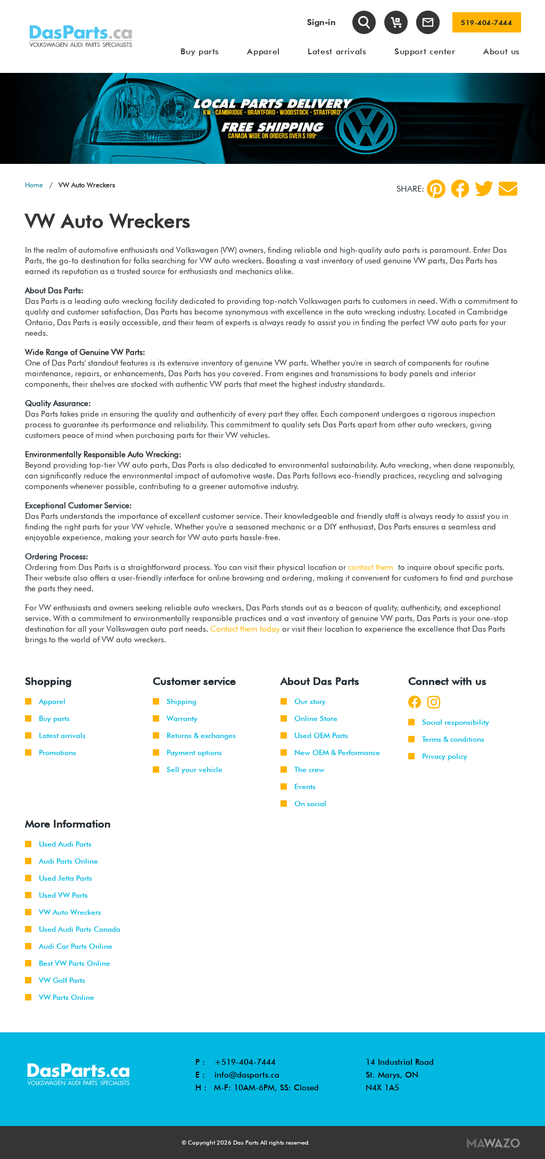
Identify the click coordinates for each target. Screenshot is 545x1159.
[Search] (364, 22)
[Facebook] (460, 189)
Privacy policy (444, 756)
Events (305, 786)
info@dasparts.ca (246, 1075)
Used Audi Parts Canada (79, 929)
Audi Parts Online (68, 861)
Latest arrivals (62, 735)
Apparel (52, 701)
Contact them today (245, 629)
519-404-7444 (486, 22)
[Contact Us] (428, 22)
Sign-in (321, 22)
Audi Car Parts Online (75, 946)
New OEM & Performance (337, 752)
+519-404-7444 (245, 1062)
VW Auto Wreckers (70, 912)
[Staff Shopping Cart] (396, 22)
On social (310, 803)
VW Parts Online (66, 997)
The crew (309, 769)
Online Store (315, 718)
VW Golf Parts (62, 980)
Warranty (182, 718)
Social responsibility (455, 722)
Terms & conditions (453, 739)
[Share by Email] (508, 189)
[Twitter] (484, 189)
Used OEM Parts (321, 735)
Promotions (57, 752)
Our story (310, 701)
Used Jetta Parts (65, 878)
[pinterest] (436, 189)
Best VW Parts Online (74, 963)
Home (34, 184)
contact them (370, 567)
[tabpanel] (272, 118)
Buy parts (54, 718)
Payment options (194, 752)
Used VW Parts (63, 895)
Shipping (181, 701)
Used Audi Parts (65, 844)
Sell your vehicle (194, 769)
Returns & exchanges (201, 735)
